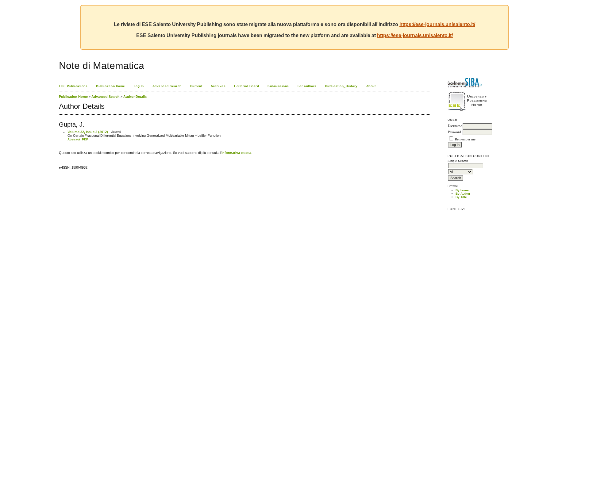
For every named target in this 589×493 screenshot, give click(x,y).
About (371, 86)
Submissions (278, 86)
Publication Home (110, 86)
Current (196, 86)
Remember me (465, 139)
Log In (139, 86)
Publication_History (341, 86)
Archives (218, 86)
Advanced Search (167, 86)
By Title (461, 197)
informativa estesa (236, 153)
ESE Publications (73, 86)
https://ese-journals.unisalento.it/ (437, 24)
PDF (85, 139)
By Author (463, 193)
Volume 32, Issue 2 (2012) (87, 132)
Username (455, 126)
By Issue (462, 190)
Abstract (73, 139)
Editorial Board (246, 86)
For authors (307, 86)
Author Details (135, 96)
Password (454, 132)
